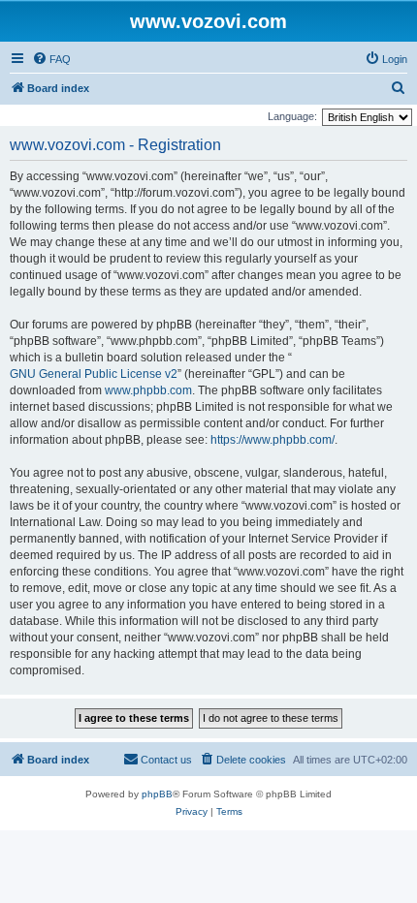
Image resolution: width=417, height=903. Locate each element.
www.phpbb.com (148, 390)
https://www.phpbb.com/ (272, 440)
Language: (292, 116)
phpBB (157, 794)
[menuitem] (51, 59)
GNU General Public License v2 (93, 374)
